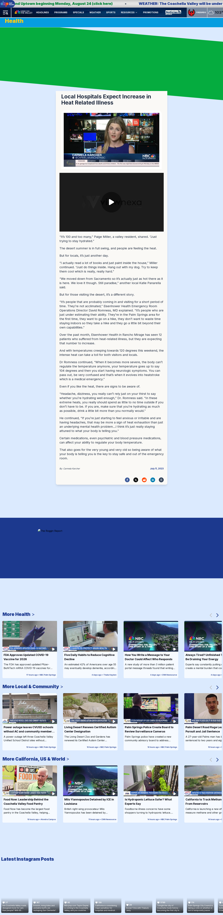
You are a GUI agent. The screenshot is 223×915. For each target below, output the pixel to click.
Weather (95, 12)
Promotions (150, 12)
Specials (78, 12)
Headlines (42, 12)
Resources (128, 12)
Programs (60, 12)
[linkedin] (152, 479)
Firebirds (201, 12)
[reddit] (144, 479)
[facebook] (127, 479)
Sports (110, 12)
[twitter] (135, 479)
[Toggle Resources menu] (136, 12)
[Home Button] (24, 12)
